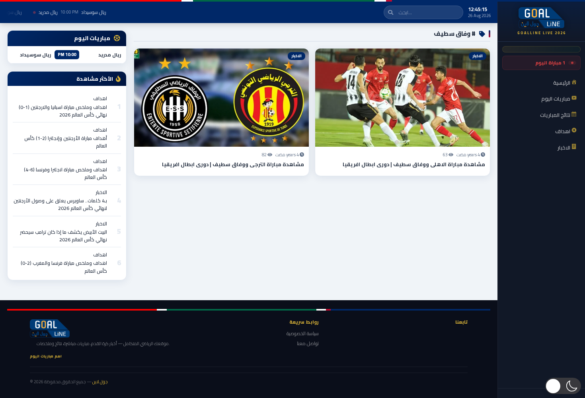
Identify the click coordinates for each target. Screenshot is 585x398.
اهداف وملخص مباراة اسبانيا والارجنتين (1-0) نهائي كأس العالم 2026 (63, 110)
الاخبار (101, 192)
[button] (563, 386)
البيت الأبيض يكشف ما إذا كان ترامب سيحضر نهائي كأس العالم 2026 (63, 235)
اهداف (100, 98)
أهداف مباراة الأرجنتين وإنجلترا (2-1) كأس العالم (65, 141)
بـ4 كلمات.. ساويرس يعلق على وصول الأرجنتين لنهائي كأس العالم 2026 (60, 204)
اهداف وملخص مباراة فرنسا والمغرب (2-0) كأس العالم (64, 266)
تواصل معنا (308, 343)
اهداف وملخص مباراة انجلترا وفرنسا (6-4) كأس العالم (65, 173)
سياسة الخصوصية (303, 333)
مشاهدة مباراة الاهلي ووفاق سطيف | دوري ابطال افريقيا (414, 164)
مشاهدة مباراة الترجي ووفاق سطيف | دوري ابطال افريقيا (233, 164)
